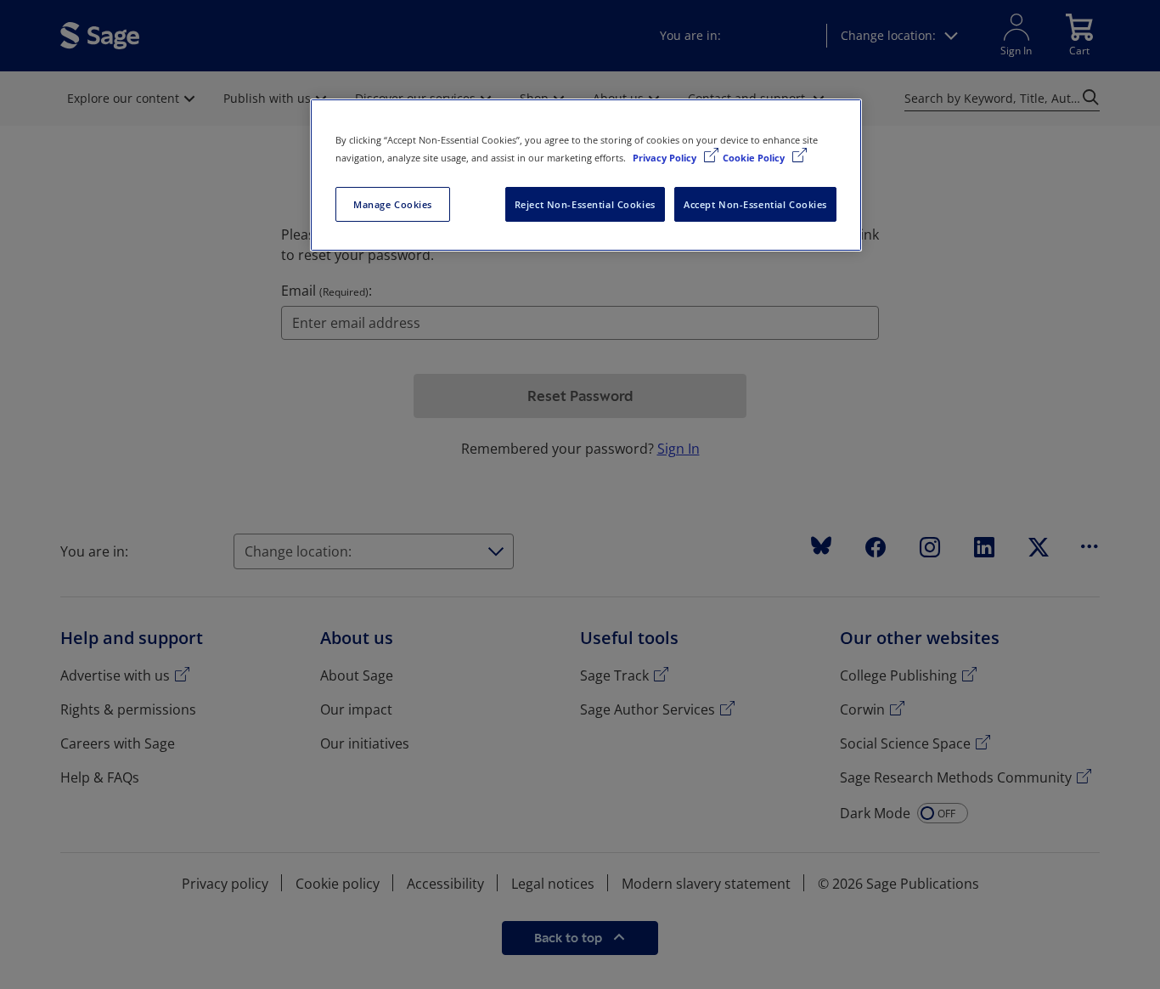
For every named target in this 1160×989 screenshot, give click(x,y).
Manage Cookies (392, 204)
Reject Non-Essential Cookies (585, 204)
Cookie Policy (755, 157)
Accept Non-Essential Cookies (755, 204)
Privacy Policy (666, 157)
